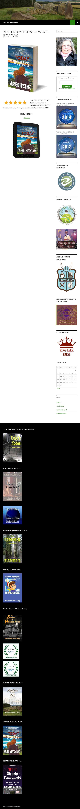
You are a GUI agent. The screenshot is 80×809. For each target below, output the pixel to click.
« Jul (58, 388)
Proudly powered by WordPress (12, 806)
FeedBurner (71, 88)
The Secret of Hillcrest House (15, 609)
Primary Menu (77, 22)
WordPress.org (61, 413)
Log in (58, 402)
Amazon (27, 118)
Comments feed (61, 410)
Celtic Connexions (10, 22)
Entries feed (60, 406)
